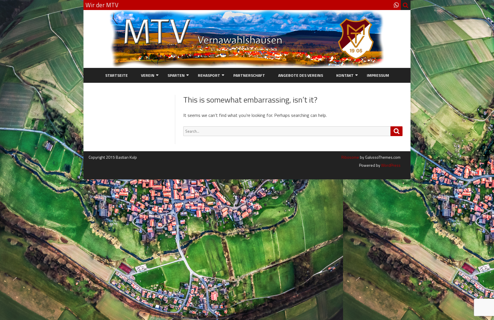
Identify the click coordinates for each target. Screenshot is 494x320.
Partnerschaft (249, 75)
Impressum (378, 75)
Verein (147, 75)
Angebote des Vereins (300, 75)
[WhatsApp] (396, 4)
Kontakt (345, 75)
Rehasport (209, 75)
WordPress (390, 165)
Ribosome (350, 157)
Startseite (116, 75)
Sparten (176, 75)
